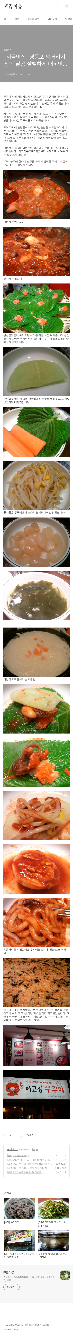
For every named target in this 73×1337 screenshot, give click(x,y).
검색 (58, 6)
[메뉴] (66, 6)
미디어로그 (33, 19)
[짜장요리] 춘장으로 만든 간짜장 (24, 1172)
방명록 (68, 19)
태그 (17, 19)
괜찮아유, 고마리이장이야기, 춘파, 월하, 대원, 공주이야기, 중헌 (28, 1279)
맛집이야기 (12, 1149)
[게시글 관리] (18, 1135)
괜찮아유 (13, 6)
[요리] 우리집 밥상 (17, 1155)
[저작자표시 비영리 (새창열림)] (39, 1135)
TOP (66, 1326)
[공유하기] (14, 1135)
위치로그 (52, 19)
